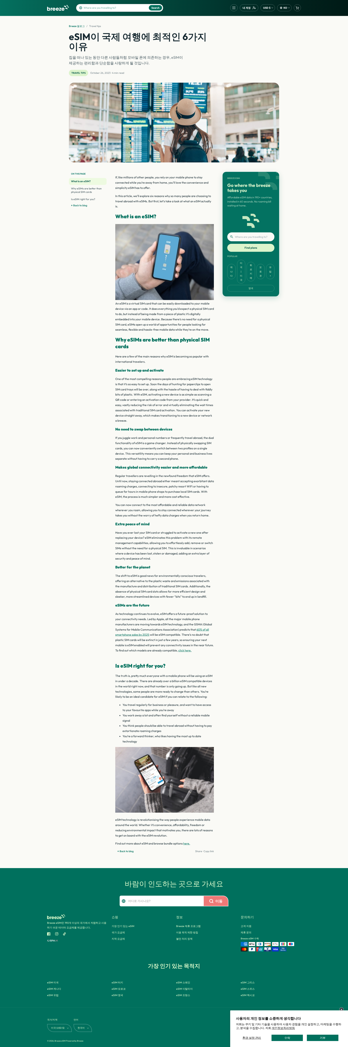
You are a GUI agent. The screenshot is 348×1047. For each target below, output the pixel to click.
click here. (185, 650)
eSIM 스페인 (183, 982)
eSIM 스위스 (248, 988)
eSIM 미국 (53, 982)
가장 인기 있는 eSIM (123, 926)
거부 (323, 1038)
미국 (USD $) (58, 1027)
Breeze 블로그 (77, 26)
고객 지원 (246, 926)
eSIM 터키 (117, 982)
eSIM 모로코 (119, 988)
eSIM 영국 (117, 995)
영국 (250, 288)
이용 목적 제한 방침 (187, 932)
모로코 (260, 271)
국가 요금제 (118, 932)
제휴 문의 (246, 932)
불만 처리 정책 (184, 938)
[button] (234, 7)
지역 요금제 (118, 938)
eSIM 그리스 (248, 982)
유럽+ (270, 271)
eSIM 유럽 (53, 995)
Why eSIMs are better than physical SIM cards (86, 190)
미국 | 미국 (241, 272)
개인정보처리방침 (283, 1028)
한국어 (81, 1027)
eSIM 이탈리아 (184, 988)
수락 (287, 1038)
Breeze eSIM (60, 1041)
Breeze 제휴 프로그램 (188, 926)
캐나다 (231, 271)
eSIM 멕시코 (248, 995)
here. (186, 843)
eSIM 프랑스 (183, 995)
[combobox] (114, 7)
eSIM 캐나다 (54, 988)
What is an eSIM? (81, 181)
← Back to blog (79, 205)
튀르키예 (251, 271)
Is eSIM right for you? (83, 199)
